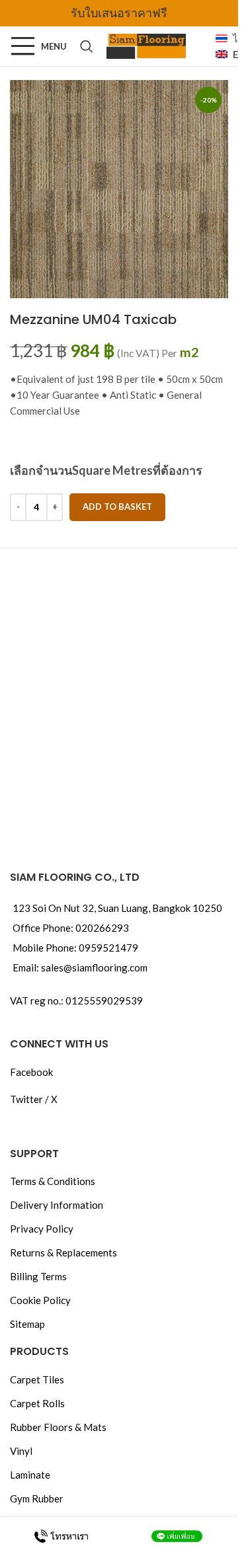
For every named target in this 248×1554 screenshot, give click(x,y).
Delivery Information (56, 1205)
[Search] (86, 46)
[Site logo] (146, 45)
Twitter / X (34, 1099)
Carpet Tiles (37, 1379)
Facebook (31, 1072)
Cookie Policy (40, 1300)
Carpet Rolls (37, 1403)
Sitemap (27, 1324)
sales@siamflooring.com (94, 967)
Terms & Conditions (52, 1181)
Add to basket (117, 506)
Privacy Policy (41, 1229)
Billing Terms (38, 1276)
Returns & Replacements (63, 1252)
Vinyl (21, 1451)
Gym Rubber (36, 1498)
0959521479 (108, 948)
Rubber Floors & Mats (58, 1427)
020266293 (102, 928)
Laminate (30, 1475)
